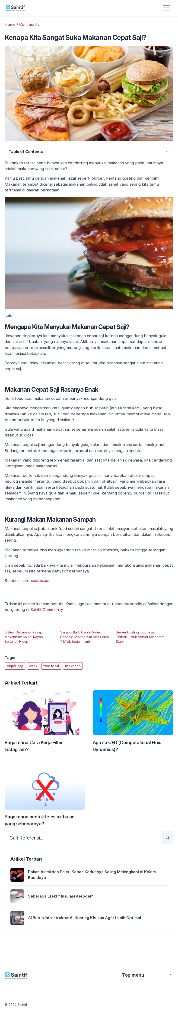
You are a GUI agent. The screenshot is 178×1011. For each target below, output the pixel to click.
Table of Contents (26, 151)
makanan (73, 666)
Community (29, 24)
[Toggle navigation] (166, 8)
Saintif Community (46, 609)
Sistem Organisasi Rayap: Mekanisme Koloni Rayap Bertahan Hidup (24, 636)
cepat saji (15, 666)
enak (33, 666)
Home (10, 24)
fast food (51, 666)
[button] (171, 976)
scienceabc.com (36, 580)
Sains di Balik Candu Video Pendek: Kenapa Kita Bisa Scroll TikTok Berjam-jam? (84, 636)
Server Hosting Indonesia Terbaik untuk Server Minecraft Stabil (140, 636)
